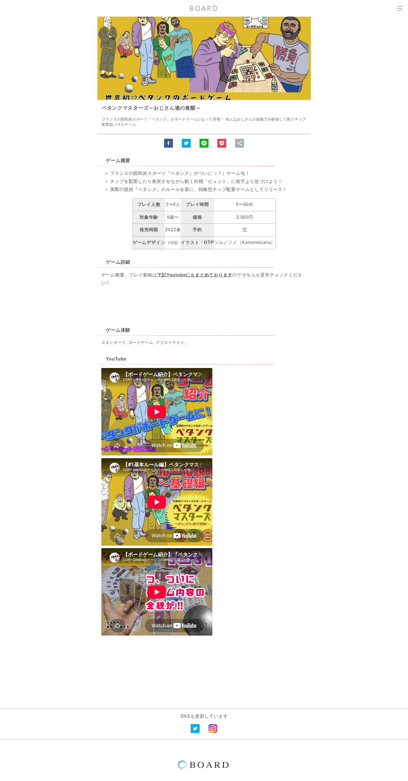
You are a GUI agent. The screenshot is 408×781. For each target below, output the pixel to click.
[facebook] (168, 143)
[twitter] (186, 143)
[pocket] (221, 143)
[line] (204, 143)
